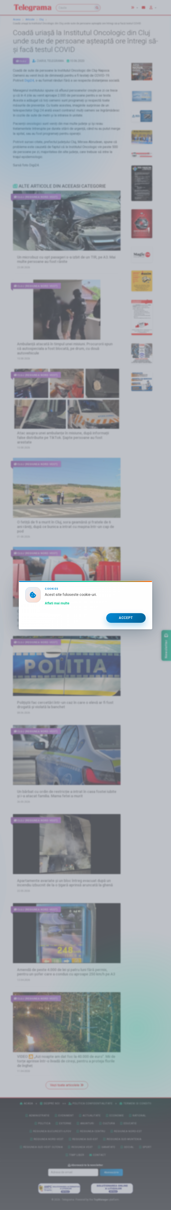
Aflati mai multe (57, 603)
